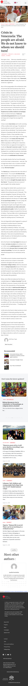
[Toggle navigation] (25, 3)
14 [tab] (2, 583)
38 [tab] (23, 585)
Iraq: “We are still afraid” (15, 365)
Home (2, 24)
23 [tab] (20, 583)
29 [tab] (6, 585)
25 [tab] (23, 583)
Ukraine (12, 442)
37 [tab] (21, 585)
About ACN (6, 622)
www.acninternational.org (13, 672)
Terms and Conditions (9, 644)
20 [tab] (14, 583)
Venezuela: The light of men (16, 360)
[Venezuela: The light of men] (6, 361)
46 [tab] (20, 587)
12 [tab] (23, 581)
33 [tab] (14, 585)
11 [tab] (21, 581)
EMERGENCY (12, 24)
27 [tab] (2, 585)
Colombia (9, 399)
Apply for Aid (7, 632)
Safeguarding (7, 649)
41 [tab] (10, 587)
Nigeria (9, 522)
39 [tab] (25, 585)
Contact (6, 639)
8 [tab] (20, 417)
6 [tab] (16, 417)
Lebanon (9, 480)
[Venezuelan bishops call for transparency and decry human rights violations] (6, 355)
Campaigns (6, 630)
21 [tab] (16, 583)
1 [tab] (6, 417)
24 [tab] (21, 583)
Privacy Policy (7, 646)
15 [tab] (4, 583)
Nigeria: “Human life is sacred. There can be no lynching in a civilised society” (13, 526)
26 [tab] (25, 583)
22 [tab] (18, 583)
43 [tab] (14, 587)
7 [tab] (18, 417)
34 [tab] (16, 585)
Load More (14, 550)
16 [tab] (6, 583)
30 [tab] (8, 585)
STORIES (25, 591)
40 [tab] (8, 587)
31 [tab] (10, 585)
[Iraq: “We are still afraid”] (6, 367)
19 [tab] (12, 583)
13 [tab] (25, 581)
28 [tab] (4, 585)
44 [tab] (16, 587)
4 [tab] (12, 417)
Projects (6, 24)
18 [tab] (10, 583)
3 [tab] (10, 417)
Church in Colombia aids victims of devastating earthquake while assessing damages (13, 404)
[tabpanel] (14, 398)
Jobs (5, 641)
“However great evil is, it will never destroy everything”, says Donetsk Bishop (13, 447)
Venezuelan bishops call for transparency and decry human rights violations (17, 355)
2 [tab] (8, 417)
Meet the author (8, 344)
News (4, 399)
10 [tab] (20, 581)
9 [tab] (21, 417)
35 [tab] (18, 585)
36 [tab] (20, 585)
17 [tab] (8, 583)
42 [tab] (12, 587)
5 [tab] (14, 417)
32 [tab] (12, 585)
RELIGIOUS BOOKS (19, 591)
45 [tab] (18, 587)
